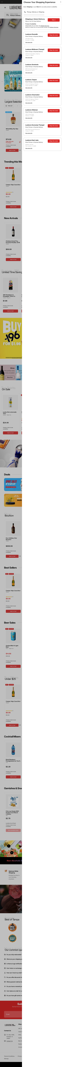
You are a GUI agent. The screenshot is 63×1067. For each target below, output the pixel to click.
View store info (28, 42)
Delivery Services (54, 27)
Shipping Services (45, 25)
